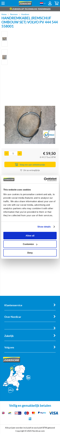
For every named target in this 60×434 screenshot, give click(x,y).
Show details (44, 226)
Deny (30, 252)
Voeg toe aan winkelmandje (32, 165)
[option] (4, 39)
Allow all (30, 235)
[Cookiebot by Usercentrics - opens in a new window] (44, 179)
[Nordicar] (25, 4)
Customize (28, 244)
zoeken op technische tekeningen (31, 9)
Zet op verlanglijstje (31, 170)
